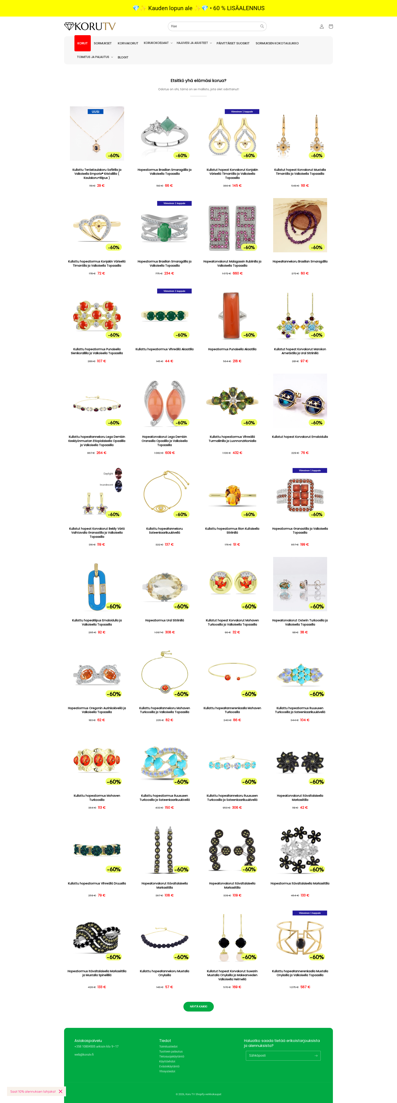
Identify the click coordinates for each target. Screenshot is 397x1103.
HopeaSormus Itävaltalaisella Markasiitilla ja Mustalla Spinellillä (97, 973)
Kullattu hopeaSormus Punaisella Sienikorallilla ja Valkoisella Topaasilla (97, 351)
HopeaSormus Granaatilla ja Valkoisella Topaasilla (300, 531)
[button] (157, 42)
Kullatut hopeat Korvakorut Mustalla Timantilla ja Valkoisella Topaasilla (300, 172)
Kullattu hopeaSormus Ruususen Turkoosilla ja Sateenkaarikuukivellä (300, 710)
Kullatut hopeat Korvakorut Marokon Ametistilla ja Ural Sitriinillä (300, 351)
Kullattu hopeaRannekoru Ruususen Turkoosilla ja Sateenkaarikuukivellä (232, 798)
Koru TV (190, 1094)
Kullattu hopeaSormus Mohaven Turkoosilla (97, 798)
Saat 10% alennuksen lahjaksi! (33, 1091)
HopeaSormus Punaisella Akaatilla (232, 349)
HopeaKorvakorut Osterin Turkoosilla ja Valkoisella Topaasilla (300, 622)
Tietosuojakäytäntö (171, 1056)
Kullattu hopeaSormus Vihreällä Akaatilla (165, 349)
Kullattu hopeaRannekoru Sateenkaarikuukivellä (164, 531)
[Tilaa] (315, 1055)
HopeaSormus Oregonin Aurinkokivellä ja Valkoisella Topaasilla (97, 710)
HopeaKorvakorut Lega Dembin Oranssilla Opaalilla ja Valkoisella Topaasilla (165, 441)
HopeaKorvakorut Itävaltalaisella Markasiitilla (300, 798)
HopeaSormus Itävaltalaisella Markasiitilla (300, 883)
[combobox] (217, 26)
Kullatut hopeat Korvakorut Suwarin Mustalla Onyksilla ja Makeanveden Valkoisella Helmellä (232, 975)
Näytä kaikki (198, 1006)
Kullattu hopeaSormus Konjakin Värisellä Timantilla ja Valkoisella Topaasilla (97, 264)
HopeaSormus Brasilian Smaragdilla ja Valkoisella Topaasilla (164, 172)
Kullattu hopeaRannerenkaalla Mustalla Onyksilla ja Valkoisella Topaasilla (300, 973)
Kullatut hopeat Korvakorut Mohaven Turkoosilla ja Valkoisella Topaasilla (232, 622)
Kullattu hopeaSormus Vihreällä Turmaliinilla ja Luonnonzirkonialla (232, 439)
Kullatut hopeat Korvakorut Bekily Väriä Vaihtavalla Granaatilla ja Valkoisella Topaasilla (97, 533)
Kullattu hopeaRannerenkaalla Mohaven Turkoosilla (232, 710)
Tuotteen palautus (171, 1051)
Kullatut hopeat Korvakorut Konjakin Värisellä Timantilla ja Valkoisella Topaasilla (232, 174)
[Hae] (262, 26)
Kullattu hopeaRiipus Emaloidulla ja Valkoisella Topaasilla (97, 622)
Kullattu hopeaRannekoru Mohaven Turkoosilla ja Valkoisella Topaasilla (164, 710)
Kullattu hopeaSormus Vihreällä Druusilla (97, 883)
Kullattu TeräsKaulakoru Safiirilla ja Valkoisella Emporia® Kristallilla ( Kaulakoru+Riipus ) (97, 174)
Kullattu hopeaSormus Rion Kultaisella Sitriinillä (232, 531)
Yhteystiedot (167, 1071)
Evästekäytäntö (169, 1066)
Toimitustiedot (168, 1046)
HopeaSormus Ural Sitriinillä (164, 620)
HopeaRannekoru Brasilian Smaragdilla (300, 261)
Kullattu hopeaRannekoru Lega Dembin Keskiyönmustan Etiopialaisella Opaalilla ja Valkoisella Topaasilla (96, 441)
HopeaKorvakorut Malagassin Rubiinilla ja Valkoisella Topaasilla (232, 264)
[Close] (60, 1091)
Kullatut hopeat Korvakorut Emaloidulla (300, 437)
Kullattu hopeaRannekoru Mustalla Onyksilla (164, 973)
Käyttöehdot (167, 1061)
